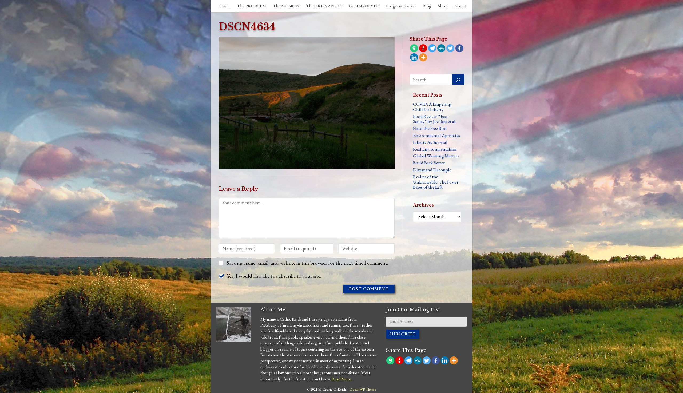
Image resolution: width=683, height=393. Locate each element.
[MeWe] (441, 48)
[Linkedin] (414, 57)
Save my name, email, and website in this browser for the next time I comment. (307, 262)
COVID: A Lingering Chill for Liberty (432, 106)
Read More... (342, 379)
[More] (423, 57)
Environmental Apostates (436, 135)
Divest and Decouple (432, 170)
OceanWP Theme (363, 389)
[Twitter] (450, 48)
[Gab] (414, 48)
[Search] (458, 79)
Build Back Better (429, 163)
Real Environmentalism (434, 149)
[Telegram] (432, 48)
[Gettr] (423, 48)
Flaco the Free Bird (430, 128)
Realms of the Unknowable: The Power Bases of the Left (435, 182)
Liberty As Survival (430, 142)
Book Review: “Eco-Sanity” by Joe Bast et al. (434, 119)
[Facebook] (459, 48)
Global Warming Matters (436, 156)
